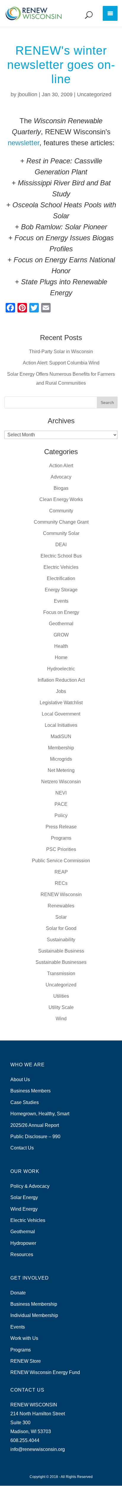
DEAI (61, 544)
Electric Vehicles (61, 567)
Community (61, 510)
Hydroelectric (61, 668)
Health (61, 646)
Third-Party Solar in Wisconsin (61, 351)
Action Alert (61, 465)
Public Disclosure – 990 (35, 1136)
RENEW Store (25, 1361)
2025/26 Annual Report (34, 1125)
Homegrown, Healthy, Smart (39, 1113)
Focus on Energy (61, 612)
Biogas (61, 488)
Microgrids (61, 759)
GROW (61, 634)
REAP (61, 871)
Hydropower (23, 1243)
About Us (20, 1079)
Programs (61, 838)
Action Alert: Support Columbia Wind (61, 362)
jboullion (27, 94)
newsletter (23, 143)
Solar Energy (24, 1197)
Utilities (61, 996)
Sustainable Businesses (61, 962)
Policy (61, 815)
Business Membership (33, 1304)
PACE (61, 804)
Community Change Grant (61, 522)
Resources (21, 1254)
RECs (61, 883)
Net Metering (61, 770)
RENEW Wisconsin (61, 894)
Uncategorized (94, 94)
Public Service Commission (61, 860)
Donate (18, 1292)
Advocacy (61, 476)
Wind (61, 1018)
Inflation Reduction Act (61, 680)
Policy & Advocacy (29, 1186)
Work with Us (24, 1338)
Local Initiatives (61, 725)
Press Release (61, 826)
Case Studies (24, 1102)
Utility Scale (61, 1007)
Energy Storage (61, 589)
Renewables (61, 905)
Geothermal (61, 623)
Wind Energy (24, 1209)
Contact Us (22, 1147)
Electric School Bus (61, 555)
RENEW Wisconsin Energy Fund (45, 1372)
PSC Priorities (61, 849)
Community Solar (61, 533)
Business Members (30, 1090)
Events (61, 601)
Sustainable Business (61, 950)
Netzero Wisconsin (61, 781)
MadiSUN (61, 736)
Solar (61, 917)
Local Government (61, 713)
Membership (61, 747)
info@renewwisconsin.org (37, 1449)
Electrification (61, 578)
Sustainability (61, 939)
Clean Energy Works (61, 499)
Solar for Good (61, 928)
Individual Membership (34, 1315)
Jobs (61, 691)
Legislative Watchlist (61, 702)
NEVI (61, 792)
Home (61, 657)
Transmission (61, 973)
